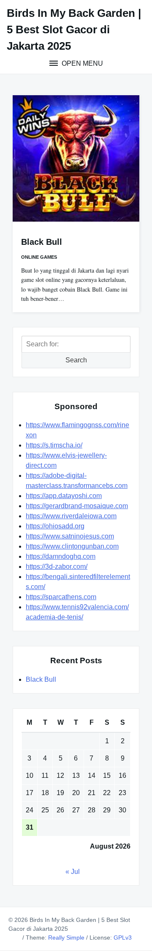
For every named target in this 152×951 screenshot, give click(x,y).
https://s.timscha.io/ (54, 445)
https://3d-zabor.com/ (56, 566)
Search (76, 360)
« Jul (72, 871)
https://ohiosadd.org (55, 526)
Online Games (39, 257)
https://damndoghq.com (60, 556)
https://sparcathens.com (61, 596)
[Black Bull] (76, 158)
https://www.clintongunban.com (72, 546)
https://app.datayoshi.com (64, 495)
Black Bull (41, 241)
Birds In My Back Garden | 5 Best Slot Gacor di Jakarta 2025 (74, 29)
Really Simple (66, 937)
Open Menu (81, 63)
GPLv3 (123, 937)
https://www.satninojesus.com (70, 536)
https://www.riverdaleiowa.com (71, 516)
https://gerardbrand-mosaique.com (77, 505)
